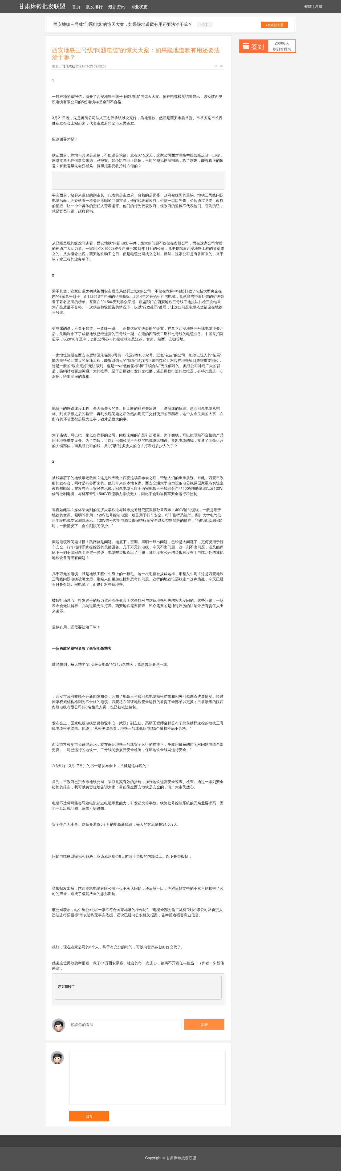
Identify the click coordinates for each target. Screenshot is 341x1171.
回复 (89, 1116)
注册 (318, 6)
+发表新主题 (274, 24)
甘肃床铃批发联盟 (42, 6)
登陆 (308, 6)
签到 (257, 46)
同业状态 (139, 7)
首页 (76, 7)
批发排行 (94, 7)
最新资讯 (116, 7)
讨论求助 (68, 66)
